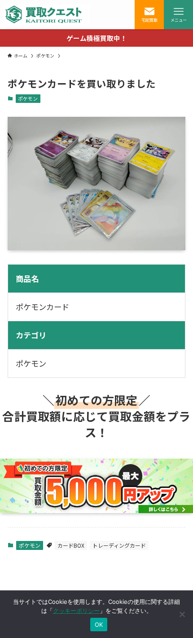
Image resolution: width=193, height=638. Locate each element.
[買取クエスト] (46, 14)
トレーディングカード (119, 545)
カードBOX (70, 545)
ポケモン (28, 98)
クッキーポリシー (76, 610)
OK (99, 624)
